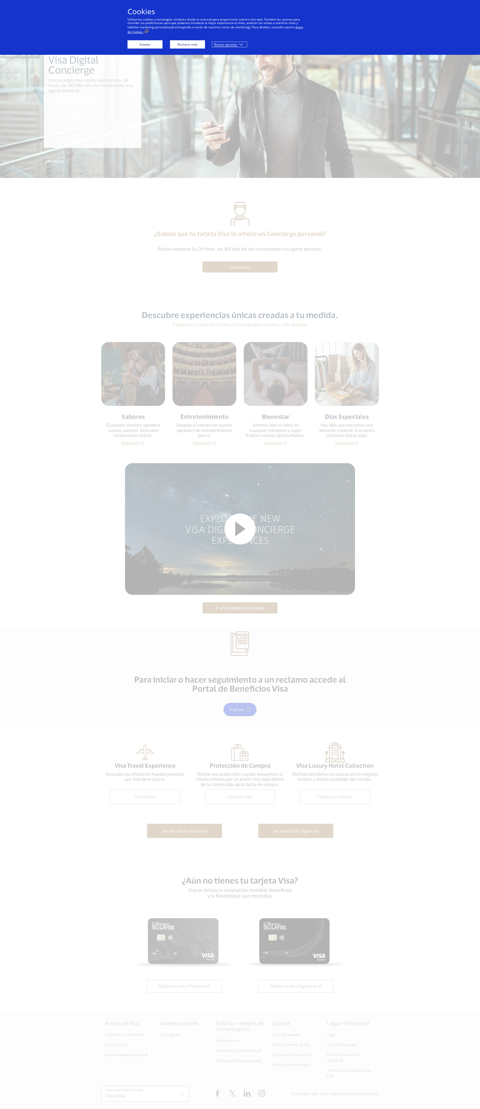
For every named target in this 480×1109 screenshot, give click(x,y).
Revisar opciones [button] (226, 44)
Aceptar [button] (145, 44)
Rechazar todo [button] (188, 44)
